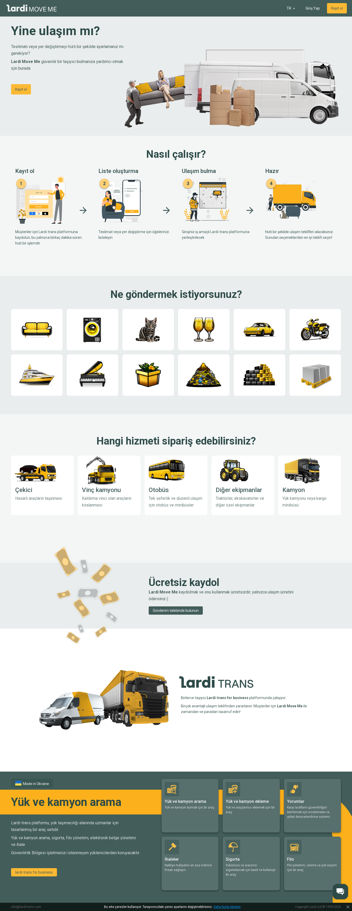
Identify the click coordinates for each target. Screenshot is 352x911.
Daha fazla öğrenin (227, 907)
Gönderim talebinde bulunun (176, 610)
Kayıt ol (337, 8)
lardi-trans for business (34, 872)
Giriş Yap (313, 8)
